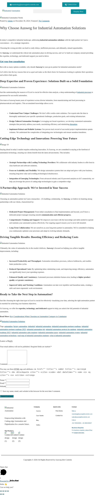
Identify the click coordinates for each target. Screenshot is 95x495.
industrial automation (43, 326)
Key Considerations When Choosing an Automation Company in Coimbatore (38, 316)
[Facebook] (82, 450)
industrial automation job (36, 329)
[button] (47, 11)
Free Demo (59, 411)
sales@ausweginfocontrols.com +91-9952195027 (82, 417)
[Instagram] (75, 450)
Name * (3, 380)
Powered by (4, 481)
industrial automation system (69, 333)
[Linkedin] (75, 443)
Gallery (38, 425)
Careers (38, 411)
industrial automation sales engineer (24, 333)
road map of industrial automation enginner (33, 336)
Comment (3, 364)
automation (8, 326)
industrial (31, 326)
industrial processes (84, 92)
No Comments (44, 21)
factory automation (20, 326)
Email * (3, 383)
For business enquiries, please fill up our (82, 430)
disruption (73, 124)
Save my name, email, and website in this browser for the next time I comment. (31, 391)
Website (3, 386)
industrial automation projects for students (61, 329)
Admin (10, 21)
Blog (37, 420)
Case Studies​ (40, 415)
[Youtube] (82, 443)
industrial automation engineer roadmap (66, 326)
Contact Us (59, 415)
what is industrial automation (60, 336)
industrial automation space (48, 333)
